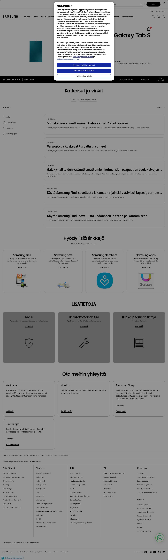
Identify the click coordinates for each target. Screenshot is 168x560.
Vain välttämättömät (84, 71)
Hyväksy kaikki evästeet (84, 65)
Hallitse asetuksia (84, 76)
